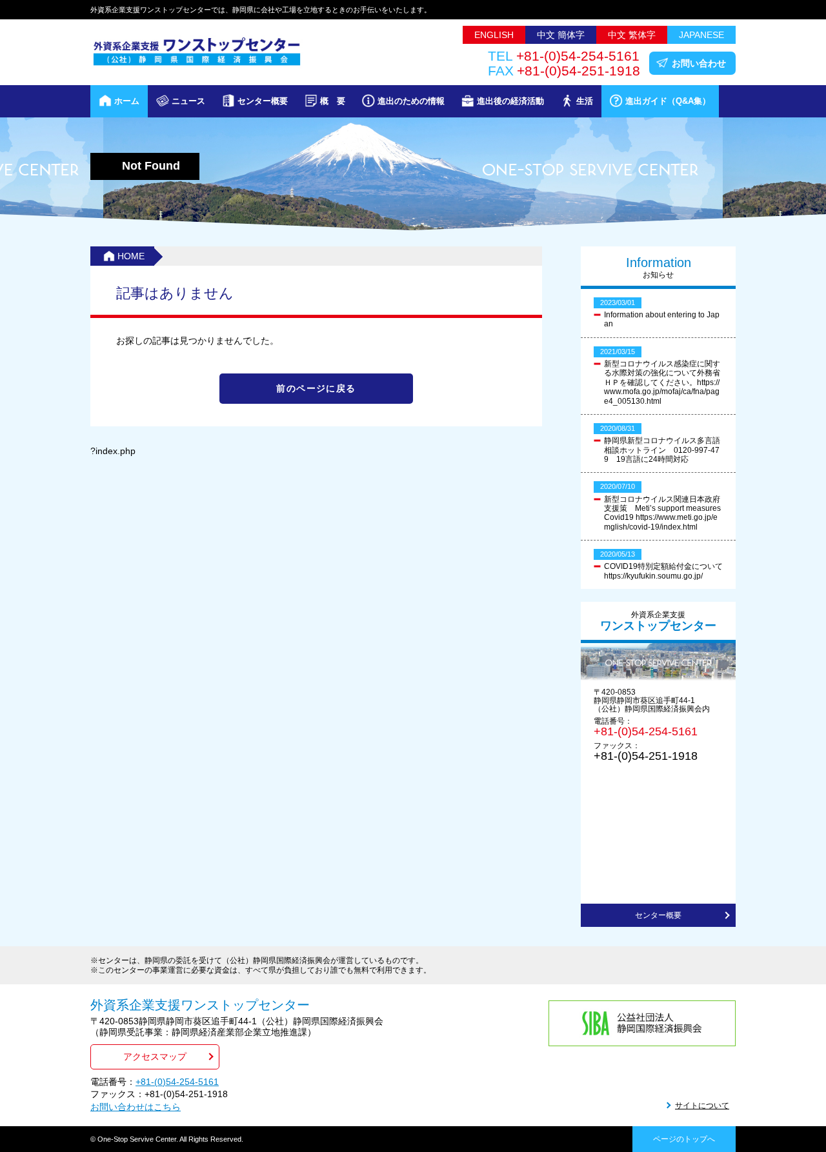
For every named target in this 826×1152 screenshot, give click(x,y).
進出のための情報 (411, 101)
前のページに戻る (316, 388)
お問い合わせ (699, 63)
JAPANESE (701, 35)
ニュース (188, 101)
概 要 (332, 101)
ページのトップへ (684, 1139)
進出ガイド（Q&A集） (667, 101)
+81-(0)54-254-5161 (646, 731)
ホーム (126, 101)
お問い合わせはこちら (135, 1107)
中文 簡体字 (561, 35)
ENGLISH (494, 35)
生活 (584, 101)
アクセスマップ (154, 1056)
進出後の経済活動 (510, 101)
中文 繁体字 (632, 35)
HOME (131, 256)
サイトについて (702, 1105)
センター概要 (262, 101)
